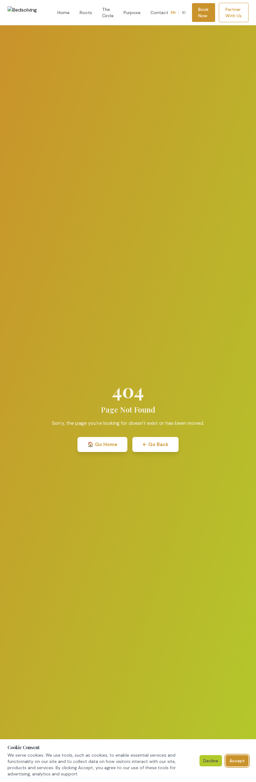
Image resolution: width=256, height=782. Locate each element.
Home (63, 12)
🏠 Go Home (102, 444)
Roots (86, 12)
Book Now (203, 12)
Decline (210, 761)
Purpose (132, 12)
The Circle (108, 12)
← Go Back (155, 444)
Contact (159, 12)
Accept (237, 761)
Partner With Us (233, 12)
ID (184, 12)
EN (173, 12)
